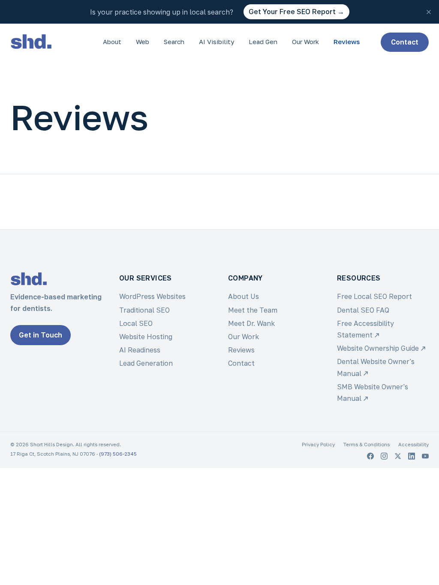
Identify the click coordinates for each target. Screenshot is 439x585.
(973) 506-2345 (118, 454)
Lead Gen (263, 41)
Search (174, 41)
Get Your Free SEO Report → (296, 11)
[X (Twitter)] (397, 456)
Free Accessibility (365, 329)
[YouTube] (425, 456)
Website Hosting (145, 336)
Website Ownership (378, 348)
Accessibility (413, 445)
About (112, 41)
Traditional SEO (144, 310)
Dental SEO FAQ (363, 310)
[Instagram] (384, 456)
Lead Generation (146, 363)
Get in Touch (40, 335)
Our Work (305, 41)
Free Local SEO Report (374, 296)
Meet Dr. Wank (251, 323)
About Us (243, 296)
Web (142, 41)
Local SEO (136, 323)
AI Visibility (216, 41)
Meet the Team (252, 310)
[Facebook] (370, 456)
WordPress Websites (152, 296)
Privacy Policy (318, 445)
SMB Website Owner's (372, 392)
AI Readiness (139, 350)
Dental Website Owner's (376, 367)
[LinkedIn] (411, 456)
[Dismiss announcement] (428, 12)
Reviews (347, 41)
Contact (404, 42)
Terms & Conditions (366, 445)
